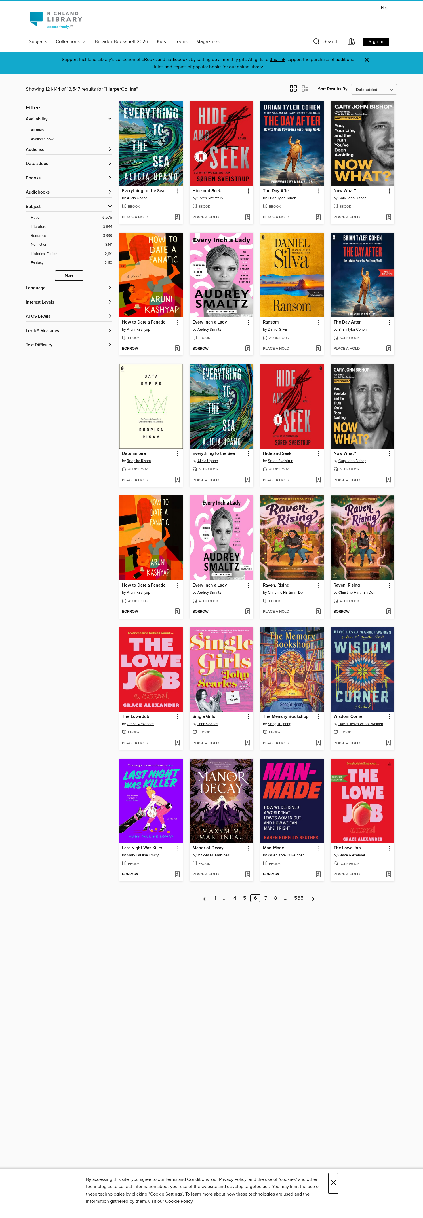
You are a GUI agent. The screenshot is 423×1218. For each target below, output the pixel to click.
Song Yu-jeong (279, 724)
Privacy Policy (232, 1179)
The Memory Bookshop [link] (286, 716)
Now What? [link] (345, 191)
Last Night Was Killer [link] (142, 848)
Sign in (376, 42)
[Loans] (351, 42)
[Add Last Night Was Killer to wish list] (177, 874)
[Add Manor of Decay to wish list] (247, 874)
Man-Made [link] (273, 848)
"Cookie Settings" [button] (165, 1194)
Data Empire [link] (134, 453)
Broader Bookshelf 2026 (121, 42)
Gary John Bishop (352, 198)
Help (384, 8)
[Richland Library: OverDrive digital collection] (55, 20)
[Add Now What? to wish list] (388, 217)
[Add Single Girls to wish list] (247, 743)
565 (299, 898)
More (69, 275)
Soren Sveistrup (210, 198)
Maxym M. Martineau (214, 855)
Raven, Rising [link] (276, 585)
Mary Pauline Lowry (143, 855)
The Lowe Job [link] (135, 716)
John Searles (207, 724)
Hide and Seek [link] (207, 191)
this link (277, 60)
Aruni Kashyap (138, 329)
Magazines (208, 42)
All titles (37, 130)
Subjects (38, 42)
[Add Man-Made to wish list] (318, 874)
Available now (42, 139)
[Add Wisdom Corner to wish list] (388, 743)
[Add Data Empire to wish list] (177, 480)
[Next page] (313, 898)
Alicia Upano (137, 198)
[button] (325, 42)
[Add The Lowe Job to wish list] (177, 743)
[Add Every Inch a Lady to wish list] (247, 349)
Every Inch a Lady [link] (210, 322)
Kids (161, 42)
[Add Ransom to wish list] (318, 349)
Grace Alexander (140, 724)
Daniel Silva (277, 329)
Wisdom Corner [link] (349, 716)
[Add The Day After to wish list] (318, 217)
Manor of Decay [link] (208, 848)
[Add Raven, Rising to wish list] (318, 612)
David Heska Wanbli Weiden (360, 724)
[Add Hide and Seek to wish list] (247, 217)
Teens (181, 42)
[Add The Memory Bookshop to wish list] (318, 743)
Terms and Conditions (187, 1179)
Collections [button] (69, 42)
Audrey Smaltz (209, 329)
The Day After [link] (276, 191)
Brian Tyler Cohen (282, 198)
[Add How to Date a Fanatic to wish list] (177, 349)
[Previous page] (204, 898)
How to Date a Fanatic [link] (143, 322)
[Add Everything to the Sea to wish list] (177, 217)
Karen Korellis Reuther (286, 855)
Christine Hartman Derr (286, 592)
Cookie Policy (179, 1201)
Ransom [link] (271, 322)
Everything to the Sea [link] (143, 191)
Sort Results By (333, 89)
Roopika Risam (139, 461)
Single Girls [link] (204, 716)
